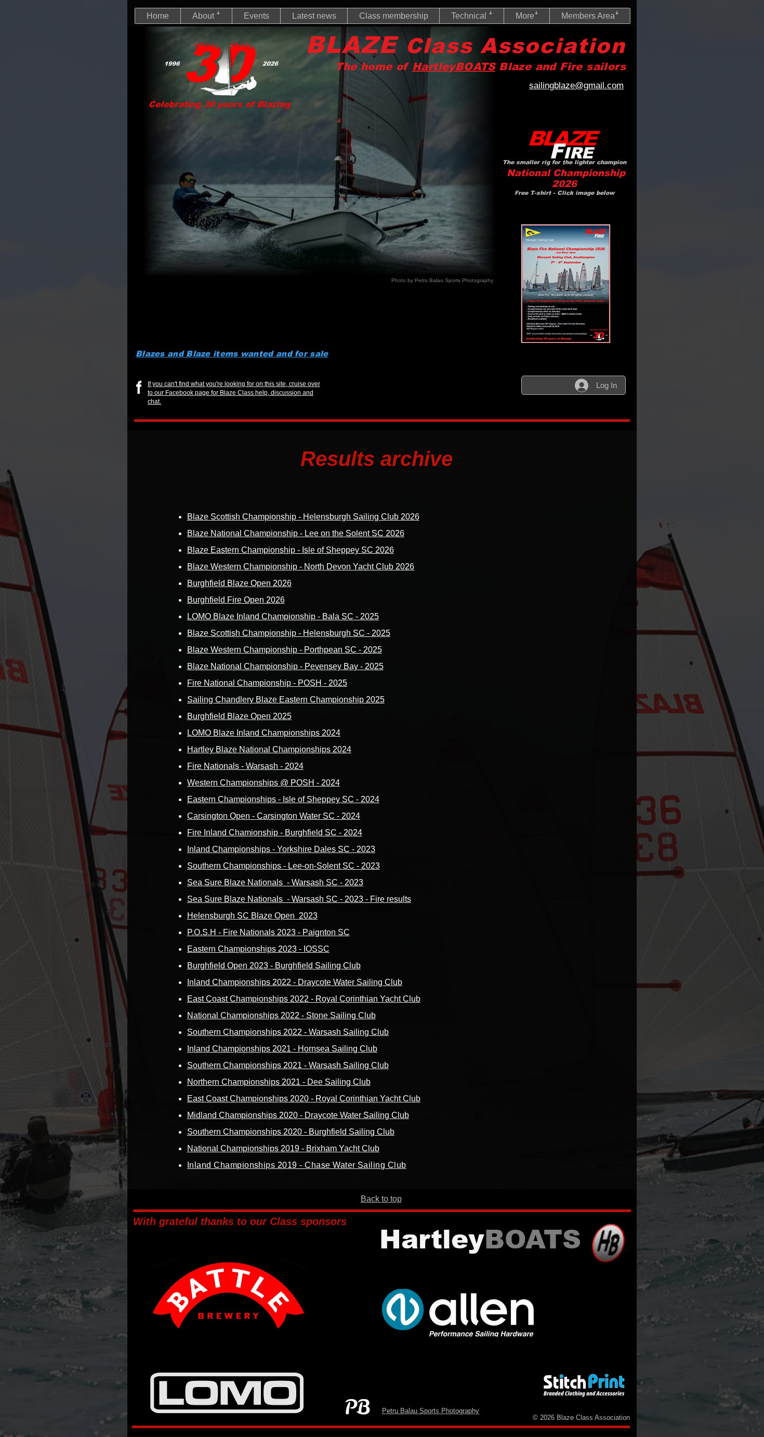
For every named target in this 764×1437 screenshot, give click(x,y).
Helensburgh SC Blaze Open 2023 (252, 915)
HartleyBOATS (453, 66)
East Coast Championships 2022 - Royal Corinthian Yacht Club (303, 998)
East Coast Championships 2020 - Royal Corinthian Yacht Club (303, 1098)
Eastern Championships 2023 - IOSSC (258, 948)
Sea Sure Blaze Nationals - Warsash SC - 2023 (275, 882)
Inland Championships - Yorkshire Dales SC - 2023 (281, 849)
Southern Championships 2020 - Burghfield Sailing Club (290, 1131)
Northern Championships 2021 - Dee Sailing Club (279, 1081)
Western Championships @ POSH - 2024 (263, 782)
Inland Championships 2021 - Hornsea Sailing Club (282, 1048)
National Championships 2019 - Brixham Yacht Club (283, 1148)
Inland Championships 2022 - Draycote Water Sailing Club (294, 982)
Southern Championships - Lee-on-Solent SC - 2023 (283, 865)
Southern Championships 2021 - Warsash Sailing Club (288, 1065)
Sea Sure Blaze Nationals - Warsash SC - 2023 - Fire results (299, 899)
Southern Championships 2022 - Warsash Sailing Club (288, 1032)
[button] (206, 15)
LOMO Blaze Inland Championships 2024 (263, 732)
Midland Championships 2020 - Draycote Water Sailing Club (298, 1115)
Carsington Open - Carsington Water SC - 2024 (273, 815)
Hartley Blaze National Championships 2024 (269, 749)
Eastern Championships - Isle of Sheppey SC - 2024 (283, 799)
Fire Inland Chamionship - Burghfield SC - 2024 (274, 832)
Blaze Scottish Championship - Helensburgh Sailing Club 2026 (303, 516)
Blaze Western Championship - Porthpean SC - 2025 (284, 649)
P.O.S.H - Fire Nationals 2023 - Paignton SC (268, 932)
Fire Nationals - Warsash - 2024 (245, 766)
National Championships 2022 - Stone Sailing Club (281, 1015)
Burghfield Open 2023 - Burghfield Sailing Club (274, 965)
